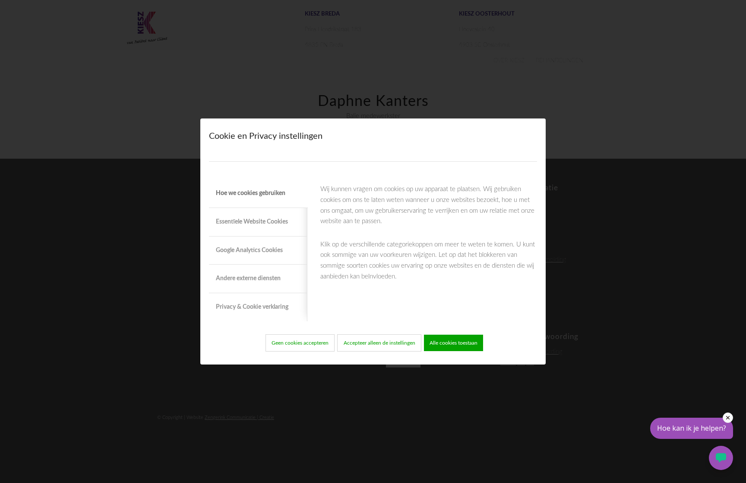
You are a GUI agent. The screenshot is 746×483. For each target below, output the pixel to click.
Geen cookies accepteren (300, 342)
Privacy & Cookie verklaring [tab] (252, 307)
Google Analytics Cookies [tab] (249, 250)
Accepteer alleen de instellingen (379, 342)
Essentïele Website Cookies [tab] (252, 222)
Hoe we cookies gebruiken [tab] (250, 193)
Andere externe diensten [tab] (248, 278)
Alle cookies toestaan (453, 342)
